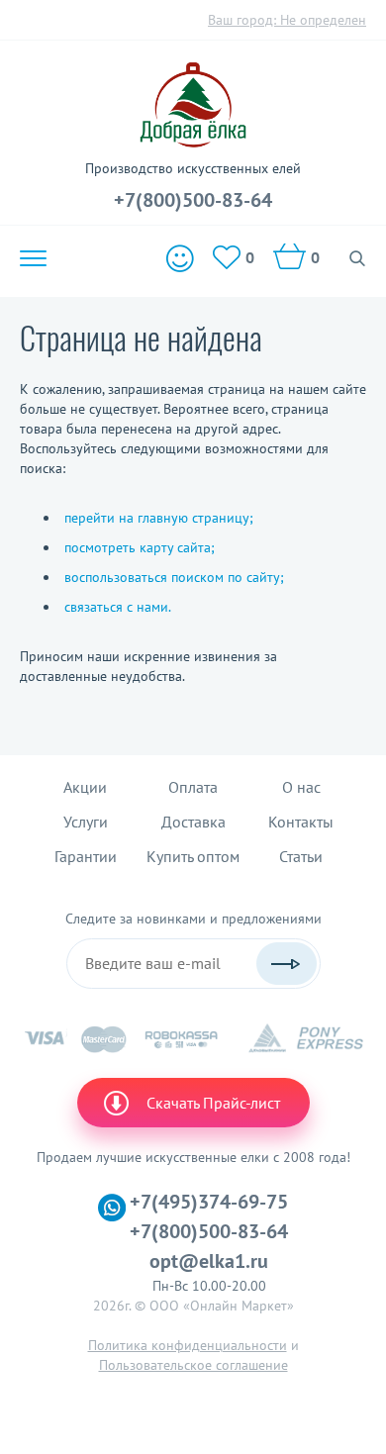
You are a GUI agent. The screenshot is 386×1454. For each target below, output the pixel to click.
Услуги (85, 821)
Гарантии (85, 856)
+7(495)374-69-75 (209, 1201)
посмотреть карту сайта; (139, 547)
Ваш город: (287, 20)
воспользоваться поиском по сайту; (174, 577)
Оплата (193, 787)
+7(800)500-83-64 (193, 200)
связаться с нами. (117, 607)
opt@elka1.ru (208, 1261)
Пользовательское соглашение (193, 1365)
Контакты (301, 821)
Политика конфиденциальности (187, 1345)
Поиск (357, 258)
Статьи (301, 856)
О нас (301, 787)
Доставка (193, 821)
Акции (85, 787)
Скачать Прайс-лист (213, 1103)
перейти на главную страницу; (158, 518)
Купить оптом (193, 856)
